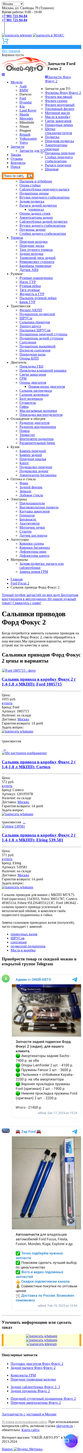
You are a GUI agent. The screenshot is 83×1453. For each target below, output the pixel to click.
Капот (24, 463)
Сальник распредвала (35, 390)
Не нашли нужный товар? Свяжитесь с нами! (39, 601)
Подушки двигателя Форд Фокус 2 (37, 1364)
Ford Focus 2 (20, 583)
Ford (22, 98)
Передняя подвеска (59, 141)
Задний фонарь (30, 487)
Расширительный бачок (37, 443)
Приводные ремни (59, 125)
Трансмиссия (20, 306)
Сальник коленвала (34, 394)
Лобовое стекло (31, 495)
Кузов (15, 447)
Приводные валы (32, 354)
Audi (23, 86)
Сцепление (27, 342)
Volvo (23, 142)
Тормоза (17, 237)
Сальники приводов (34, 322)
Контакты (18, 163)
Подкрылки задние (33, 471)
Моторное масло (57, 113)
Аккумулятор (29, 523)
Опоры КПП (29, 358)
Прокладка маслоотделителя (40, 415)
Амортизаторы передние (56, 147)
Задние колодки (31, 254)
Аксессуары (20, 539)
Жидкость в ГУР (31, 294)
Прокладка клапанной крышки (42, 370)
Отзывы (17, 159)
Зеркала (25, 491)
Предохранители (32, 503)
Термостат (27, 435)
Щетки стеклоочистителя (58, 131)
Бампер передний (32, 451)
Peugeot (25, 130)
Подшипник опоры (34, 193)
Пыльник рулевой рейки (38, 298)
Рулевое (17, 274)
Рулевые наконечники (36, 278)
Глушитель (27, 403)
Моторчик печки (32, 527)
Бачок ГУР (27, 302)
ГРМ (23, 378)
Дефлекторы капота (34, 555)
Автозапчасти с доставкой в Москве (29, 1414)
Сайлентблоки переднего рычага (44, 189)
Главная (17, 579)
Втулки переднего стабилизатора (44, 197)
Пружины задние (32, 229)
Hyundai (25, 102)
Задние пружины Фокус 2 (30, 1391)
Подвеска (52, 137)
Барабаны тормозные (35, 266)
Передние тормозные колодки (33, 1379)
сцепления (19, 942)
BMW (23, 90)
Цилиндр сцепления (34, 350)
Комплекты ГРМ (23, 1375)
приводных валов (24, 934)
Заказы (16, 155)
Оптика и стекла (23, 479)
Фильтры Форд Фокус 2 (63, 93)
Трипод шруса (30, 326)
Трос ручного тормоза (36, 250)
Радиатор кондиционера (37, 427)
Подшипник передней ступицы (43, 334)
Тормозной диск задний (37, 258)
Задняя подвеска (31, 201)
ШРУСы (25, 318)
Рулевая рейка (30, 286)
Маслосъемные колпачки (38, 411)
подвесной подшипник (28, 946)
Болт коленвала (31, 398)
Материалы (19, 559)
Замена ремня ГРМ (33, 572)
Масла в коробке (23, 950)
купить (7, 703)
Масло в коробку (57, 117)
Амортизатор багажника (37, 475)
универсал (36, 209)
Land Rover (27, 110)
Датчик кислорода (33, 535)
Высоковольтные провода (38, 507)
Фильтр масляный (58, 97)
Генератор (27, 515)
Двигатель (18, 362)
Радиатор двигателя (34, 423)
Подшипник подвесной (37, 314)
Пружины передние (60, 153)
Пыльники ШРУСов (34, 330)
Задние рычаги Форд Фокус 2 (33, 1368)
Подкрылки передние (35, 467)
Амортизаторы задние (36, 217)
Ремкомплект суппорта (36, 262)
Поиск (15, 167)
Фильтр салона (56, 101)
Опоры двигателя (32, 382)
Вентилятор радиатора (36, 439)
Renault (24, 134)
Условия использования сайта (24, 1422)
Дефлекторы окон (32, 551)
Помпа (24, 431)
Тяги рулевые (29, 290)
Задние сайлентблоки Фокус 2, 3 (35, 1387)
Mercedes (26, 118)
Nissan (24, 126)
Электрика (19, 499)
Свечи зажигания (58, 121)
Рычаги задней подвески (38, 205)
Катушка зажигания (34, 511)
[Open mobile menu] (3, 74)
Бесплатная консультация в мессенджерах (40, 597)
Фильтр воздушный (60, 105)
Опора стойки (30, 185)
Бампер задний (30, 455)
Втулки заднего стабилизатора (42, 225)
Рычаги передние (58, 165)
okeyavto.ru (64, 1426)
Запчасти (17, 146)
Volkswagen (28, 138)
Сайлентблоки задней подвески (43, 221)
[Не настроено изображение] (24, 753)
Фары (23, 483)
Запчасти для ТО (32, 151)
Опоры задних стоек (34, 213)
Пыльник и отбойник (35, 181)
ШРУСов (18, 938)
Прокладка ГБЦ (31, 366)
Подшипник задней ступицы (41, 338)
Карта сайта (30, 1430)
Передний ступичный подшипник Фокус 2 (43, 1398)
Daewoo (25, 94)
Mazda (24, 114)
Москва (23, 719)
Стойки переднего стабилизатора (59, 159)
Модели (17, 82)
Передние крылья (32, 459)
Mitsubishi (26, 122)
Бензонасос (28, 519)
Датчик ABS (29, 270)
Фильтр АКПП (30, 310)
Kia (22, 106)
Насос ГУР (27, 282)
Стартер (25, 531)
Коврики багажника (34, 547)
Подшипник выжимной (37, 346)
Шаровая (51, 169)
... (5, 749)
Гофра (24, 407)
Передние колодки (33, 242)
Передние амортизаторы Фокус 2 (36, 1402)
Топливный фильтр (59, 109)
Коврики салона (31, 543)
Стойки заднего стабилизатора (42, 233)
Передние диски (31, 246)
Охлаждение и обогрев (28, 419)
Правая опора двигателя (46, 386)
